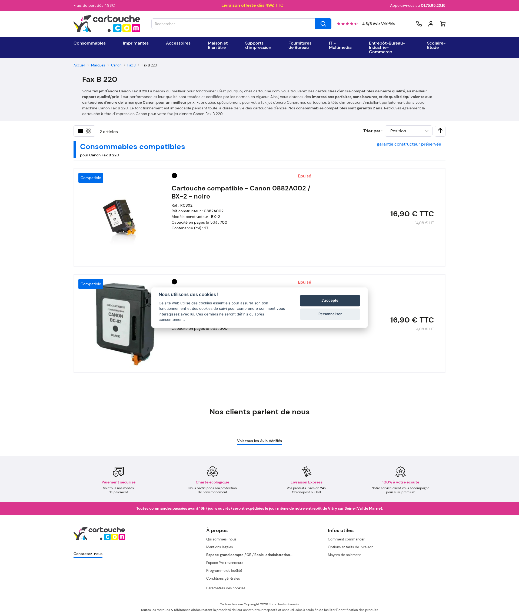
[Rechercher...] (323, 23)
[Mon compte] (431, 23)
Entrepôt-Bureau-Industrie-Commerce (387, 47)
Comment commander (346, 539)
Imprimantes (136, 43)
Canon (116, 65)
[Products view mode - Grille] (88, 131)
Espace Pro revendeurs (224, 562)
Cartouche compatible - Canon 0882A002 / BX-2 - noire (241, 192)
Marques (98, 65)
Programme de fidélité (224, 570)
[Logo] (107, 23)
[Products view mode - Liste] (80, 131)
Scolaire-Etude (436, 45)
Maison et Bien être (218, 45)
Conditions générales (223, 578)
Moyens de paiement (344, 555)
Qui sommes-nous (221, 539)
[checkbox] (440, 130)
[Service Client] (419, 23)
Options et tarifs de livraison (350, 547)
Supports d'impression (258, 45)
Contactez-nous (88, 553)
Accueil (79, 65)
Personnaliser (330, 314)
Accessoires (178, 43)
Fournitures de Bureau (299, 45)
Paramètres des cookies (225, 588)
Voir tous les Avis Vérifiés (259, 440)
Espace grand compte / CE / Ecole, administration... (249, 555)
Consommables (90, 43)
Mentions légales (219, 547)
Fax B (131, 65)
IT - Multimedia (340, 45)
